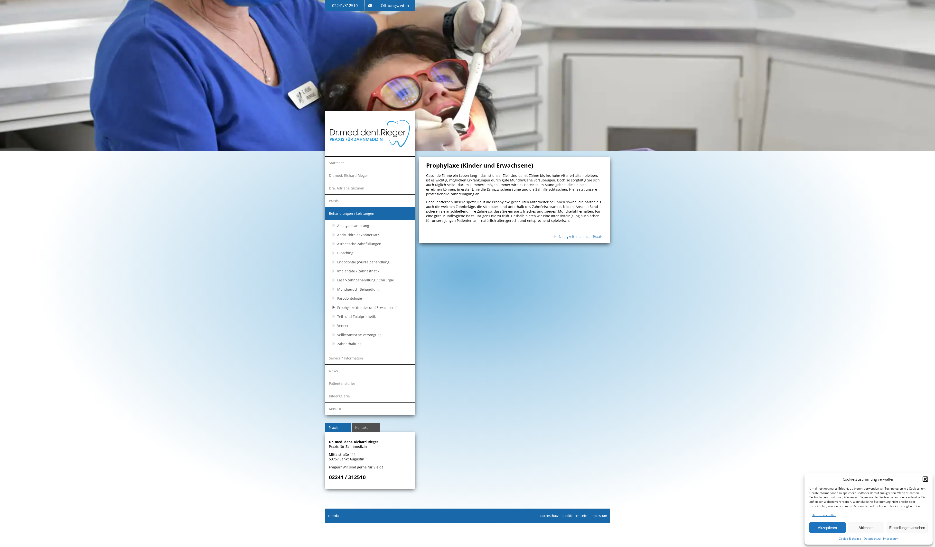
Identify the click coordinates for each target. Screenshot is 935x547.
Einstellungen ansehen (907, 528)
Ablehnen (866, 528)
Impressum (890, 539)
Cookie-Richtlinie (850, 539)
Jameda (333, 515)
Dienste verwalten (824, 515)
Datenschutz (872, 539)
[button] (925, 479)
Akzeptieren (827, 528)
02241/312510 (345, 5)
